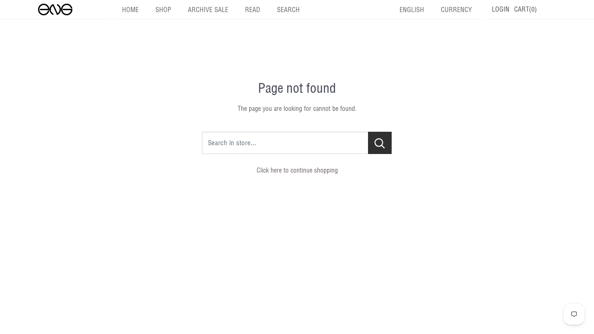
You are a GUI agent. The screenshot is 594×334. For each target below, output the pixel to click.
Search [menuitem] (288, 10)
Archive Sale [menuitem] (208, 10)
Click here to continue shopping (297, 170)
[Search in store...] (380, 142)
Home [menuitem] (130, 10)
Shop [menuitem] (163, 10)
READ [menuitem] (252, 10)
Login (501, 9)
